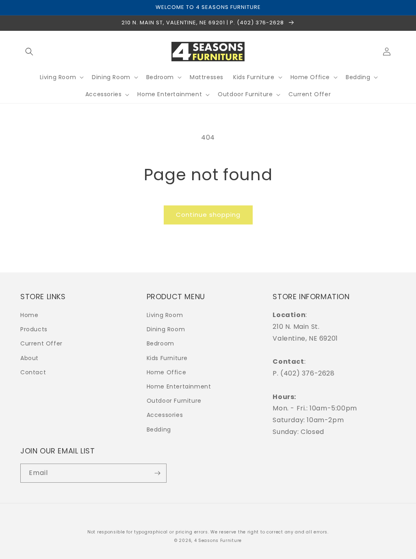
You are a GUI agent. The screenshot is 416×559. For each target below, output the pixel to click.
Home (29, 315)
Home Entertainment (179, 386)
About (29, 358)
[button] (29, 51)
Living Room (165, 315)
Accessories (165, 415)
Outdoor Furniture (174, 401)
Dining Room (166, 329)
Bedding (159, 429)
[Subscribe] (157, 473)
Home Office (166, 372)
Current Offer (41, 343)
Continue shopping (208, 214)
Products (34, 329)
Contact (33, 372)
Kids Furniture (167, 358)
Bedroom (160, 343)
